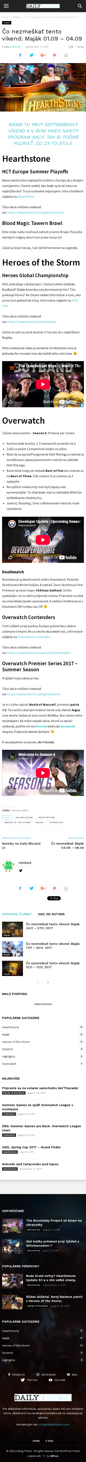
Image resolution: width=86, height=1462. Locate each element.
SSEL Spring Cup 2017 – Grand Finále (31, 1147)
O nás (49, 1440)
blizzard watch (20, 810)
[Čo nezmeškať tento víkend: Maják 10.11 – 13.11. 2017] (12, 968)
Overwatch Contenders (34, 637)
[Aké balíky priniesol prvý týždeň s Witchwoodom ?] (12, 1246)
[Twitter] (21, 870)
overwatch (56, 822)
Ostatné (39, 1049)
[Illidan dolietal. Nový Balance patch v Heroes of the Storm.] (12, 1302)
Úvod (5, 17)
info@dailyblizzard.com (54, 1424)
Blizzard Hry (33, 1229)
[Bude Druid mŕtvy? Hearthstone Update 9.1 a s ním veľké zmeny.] (12, 1281)
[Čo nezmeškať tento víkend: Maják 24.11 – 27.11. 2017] (12, 929)
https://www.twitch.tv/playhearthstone (35, 212)
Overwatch (39, 1063)
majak (39, 822)
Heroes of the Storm (39, 1041)
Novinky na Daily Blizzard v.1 (21, 846)
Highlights (39, 1056)
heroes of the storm (17, 822)
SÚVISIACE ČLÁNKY (17, 914)
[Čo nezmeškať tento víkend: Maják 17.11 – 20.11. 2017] (12, 949)
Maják (16, 17)
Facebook (67, 726)
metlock (15, 46)
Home (36, 1440)
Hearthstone (39, 1027)
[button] (80, 6)
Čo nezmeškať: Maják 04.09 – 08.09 (67, 846)
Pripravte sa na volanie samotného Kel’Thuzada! (40, 1088)
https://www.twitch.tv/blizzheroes (31, 322)
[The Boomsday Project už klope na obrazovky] (12, 1225)
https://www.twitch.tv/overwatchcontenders (39, 653)
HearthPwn (26, 196)
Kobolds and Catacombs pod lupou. (30, 1164)
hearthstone (46, 817)
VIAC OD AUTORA (51, 914)
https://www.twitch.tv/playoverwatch (33, 694)
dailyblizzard (24, 817)
